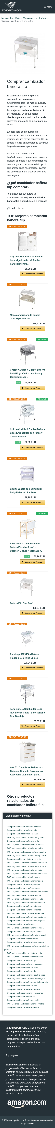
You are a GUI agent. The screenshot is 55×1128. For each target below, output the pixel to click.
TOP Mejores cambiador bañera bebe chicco (27, 873)
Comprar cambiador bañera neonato (23, 989)
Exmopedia (7, 18)
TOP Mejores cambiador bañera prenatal (25, 913)
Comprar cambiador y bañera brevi (22, 985)
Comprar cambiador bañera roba (22, 971)
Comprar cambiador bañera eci (21, 924)
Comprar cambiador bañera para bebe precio (27, 982)
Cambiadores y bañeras (35, 18)
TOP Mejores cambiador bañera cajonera (25, 837)
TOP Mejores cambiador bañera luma (24, 895)
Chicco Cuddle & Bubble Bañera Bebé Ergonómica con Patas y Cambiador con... (27, 373)
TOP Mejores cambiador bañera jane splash (27, 935)
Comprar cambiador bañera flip (21, 996)
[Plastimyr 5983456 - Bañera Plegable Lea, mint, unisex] (27, 639)
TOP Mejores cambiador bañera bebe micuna (27, 891)
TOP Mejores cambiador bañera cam (23, 877)
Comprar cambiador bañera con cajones (25, 993)
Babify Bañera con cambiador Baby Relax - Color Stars (26, 491)
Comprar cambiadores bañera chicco (23, 888)
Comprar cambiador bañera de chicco (24, 826)
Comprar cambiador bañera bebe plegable (26, 920)
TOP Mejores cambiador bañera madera (25, 881)
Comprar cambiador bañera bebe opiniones (26, 917)
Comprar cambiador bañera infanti (22, 939)
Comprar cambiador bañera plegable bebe (26, 975)
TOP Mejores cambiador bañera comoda (25, 928)
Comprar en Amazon (34, 274)
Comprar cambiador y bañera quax (22, 967)
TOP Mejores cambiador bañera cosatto (25, 899)
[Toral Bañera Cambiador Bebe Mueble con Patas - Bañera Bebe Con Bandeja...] (27, 693)
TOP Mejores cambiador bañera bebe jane (26, 978)
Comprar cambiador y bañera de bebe (24, 859)
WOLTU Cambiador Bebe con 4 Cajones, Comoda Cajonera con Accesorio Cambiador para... (27, 771)
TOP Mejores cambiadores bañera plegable (26, 852)
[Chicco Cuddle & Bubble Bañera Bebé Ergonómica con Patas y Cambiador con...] (27, 354)
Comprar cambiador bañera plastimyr (23, 884)
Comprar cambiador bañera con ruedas (24, 964)
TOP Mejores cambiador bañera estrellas (25, 1004)
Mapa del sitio (27, 1123)
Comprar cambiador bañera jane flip (23, 841)
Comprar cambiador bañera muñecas (24, 906)
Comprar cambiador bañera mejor (22, 830)
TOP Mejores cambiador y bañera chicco (25, 845)
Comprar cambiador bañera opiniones (24, 910)
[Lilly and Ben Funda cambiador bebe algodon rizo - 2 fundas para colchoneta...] (27, 241)
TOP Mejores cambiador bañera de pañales (26, 855)
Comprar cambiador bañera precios (23, 1007)
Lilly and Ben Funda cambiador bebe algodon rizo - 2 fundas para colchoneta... (26, 260)
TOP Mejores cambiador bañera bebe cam (26, 902)
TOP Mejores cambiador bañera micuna (25, 957)
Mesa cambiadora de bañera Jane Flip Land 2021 (25, 317)
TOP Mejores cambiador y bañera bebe (24, 953)
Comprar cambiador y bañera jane (22, 834)
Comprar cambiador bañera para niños (24, 931)
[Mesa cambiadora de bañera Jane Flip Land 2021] (27, 299)
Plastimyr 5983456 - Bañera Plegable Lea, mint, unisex (24, 656)
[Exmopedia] (11, 6)
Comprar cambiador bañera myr (21, 960)
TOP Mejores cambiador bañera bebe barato (27, 863)
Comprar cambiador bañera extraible (23, 1000)
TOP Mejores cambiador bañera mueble (25, 848)
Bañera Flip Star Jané (21, 603)
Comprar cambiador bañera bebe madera (25, 942)
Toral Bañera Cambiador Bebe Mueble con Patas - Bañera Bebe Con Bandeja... (27, 712)
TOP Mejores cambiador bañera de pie (24, 870)
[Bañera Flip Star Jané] (27, 588)
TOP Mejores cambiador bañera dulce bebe (26, 866)
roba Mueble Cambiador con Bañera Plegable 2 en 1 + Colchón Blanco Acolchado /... (26, 547)
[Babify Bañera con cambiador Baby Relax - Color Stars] (27, 473)
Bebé (18, 18)
